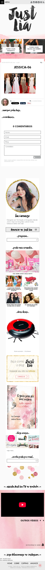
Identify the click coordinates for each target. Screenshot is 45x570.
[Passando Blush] (33, 438)
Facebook (36, 2)
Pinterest (41, 2)
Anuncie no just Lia (21, 230)
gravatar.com (9, 161)
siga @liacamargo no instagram (22, 555)
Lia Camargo (17, 567)
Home (9, 563)
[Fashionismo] (33, 445)
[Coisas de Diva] (11, 438)
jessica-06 (22, 67)
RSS (43, 2)
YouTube (31, 2)
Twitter (39, 2)
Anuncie (34, 563)
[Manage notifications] (40, 565)
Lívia (13, 101)
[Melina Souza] (11, 445)
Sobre (16, 563)
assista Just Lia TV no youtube (22, 487)
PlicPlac (32, 567)
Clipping (24, 563)
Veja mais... (11, 450)
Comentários (37, 101)
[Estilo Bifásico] (22, 438)
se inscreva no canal (33, 545)
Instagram (34, 2)
